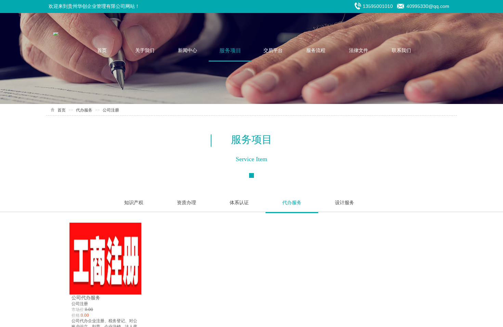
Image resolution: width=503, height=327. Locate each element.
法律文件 (358, 50)
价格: (76, 315)
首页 (102, 50)
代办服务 (84, 110)
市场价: (78, 309)
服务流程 (315, 50)
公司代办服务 (86, 297)
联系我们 (401, 50)
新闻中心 (187, 50)
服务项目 (230, 50)
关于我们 (144, 50)
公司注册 (111, 110)
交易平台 (273, 50)
